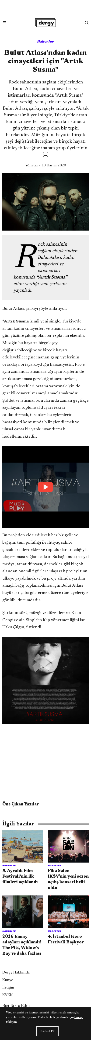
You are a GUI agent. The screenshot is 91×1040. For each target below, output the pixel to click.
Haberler (45, 41)
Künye (7, 980)
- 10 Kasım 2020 (45, 165)
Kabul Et (47, 1031)
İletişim (8, 987)
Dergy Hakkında (16, 972)
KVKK (7, 995)
